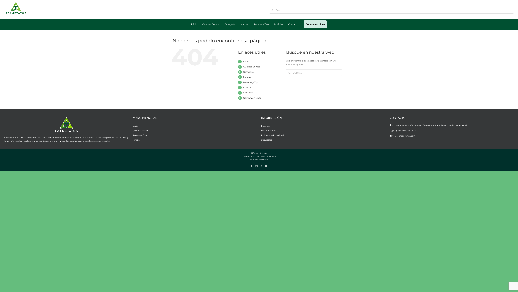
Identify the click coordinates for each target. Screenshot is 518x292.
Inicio (246, 61)
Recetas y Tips (251, 82)
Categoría (248, 72)
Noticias (247, 87)
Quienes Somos (251, 66)
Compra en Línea (252, 98)
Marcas (247, 77)
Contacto (248, 92)
